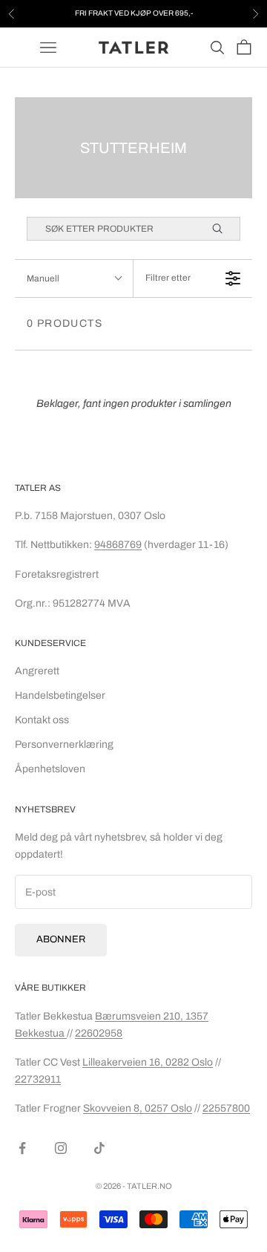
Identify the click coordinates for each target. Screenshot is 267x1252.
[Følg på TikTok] (99, 1148)
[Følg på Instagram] (60, 1148)
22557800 (226, 1108)
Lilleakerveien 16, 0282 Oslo (147, 1062)
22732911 (38, 1079)
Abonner (60, 939)
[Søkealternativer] (224, 229)
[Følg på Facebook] (22, 1148)
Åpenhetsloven (50, 769)
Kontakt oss (42, 720)
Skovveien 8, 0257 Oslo (137, 1108)
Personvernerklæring (64, 744)
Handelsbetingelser (60, 695)
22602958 (98, 1033)
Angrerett (37, 670)
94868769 (118, 544)
